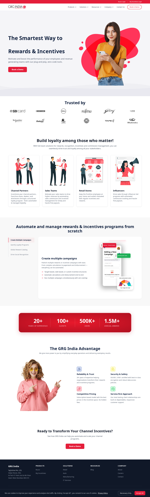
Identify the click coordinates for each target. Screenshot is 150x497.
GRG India (13, 466)
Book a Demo (17, 69)
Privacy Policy (103, 493)
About (120, 470)
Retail (65, 470)
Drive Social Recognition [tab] (19, 254)
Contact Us (121, 7)
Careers (121, 473)
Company (108, 7)
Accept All (140, 493)
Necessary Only (125, 493)
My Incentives (41, 473)
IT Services (67, 480)
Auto (64, 473)
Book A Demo (134, 7)
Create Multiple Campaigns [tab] (21, 240)
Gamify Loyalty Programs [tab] (20, 245)
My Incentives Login (136, 2)
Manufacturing (68, 477)
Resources (95, 7)
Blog (92, 470)
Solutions (83, 7)
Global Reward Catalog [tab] (19, 250)
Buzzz (38, 470)
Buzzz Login (121, 2)
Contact (120, 477)
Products (71, 7)
